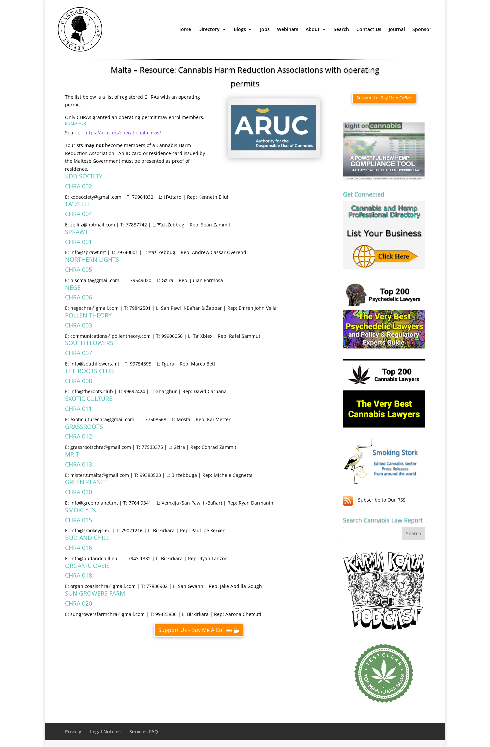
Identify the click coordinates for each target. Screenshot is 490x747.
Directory (209, 29)
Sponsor (421, 29)
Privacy (73, 731)
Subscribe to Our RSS (382, 500)
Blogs (240, 29)
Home (184, 29)
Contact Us (368, 29)
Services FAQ (143, 731)
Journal (397, 29)
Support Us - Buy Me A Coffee (195, 630)
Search (341, 29)
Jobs (265, 29)
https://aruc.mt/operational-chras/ (122, 132)
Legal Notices (105, 731)
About (313, 29)
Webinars (287, 29)
